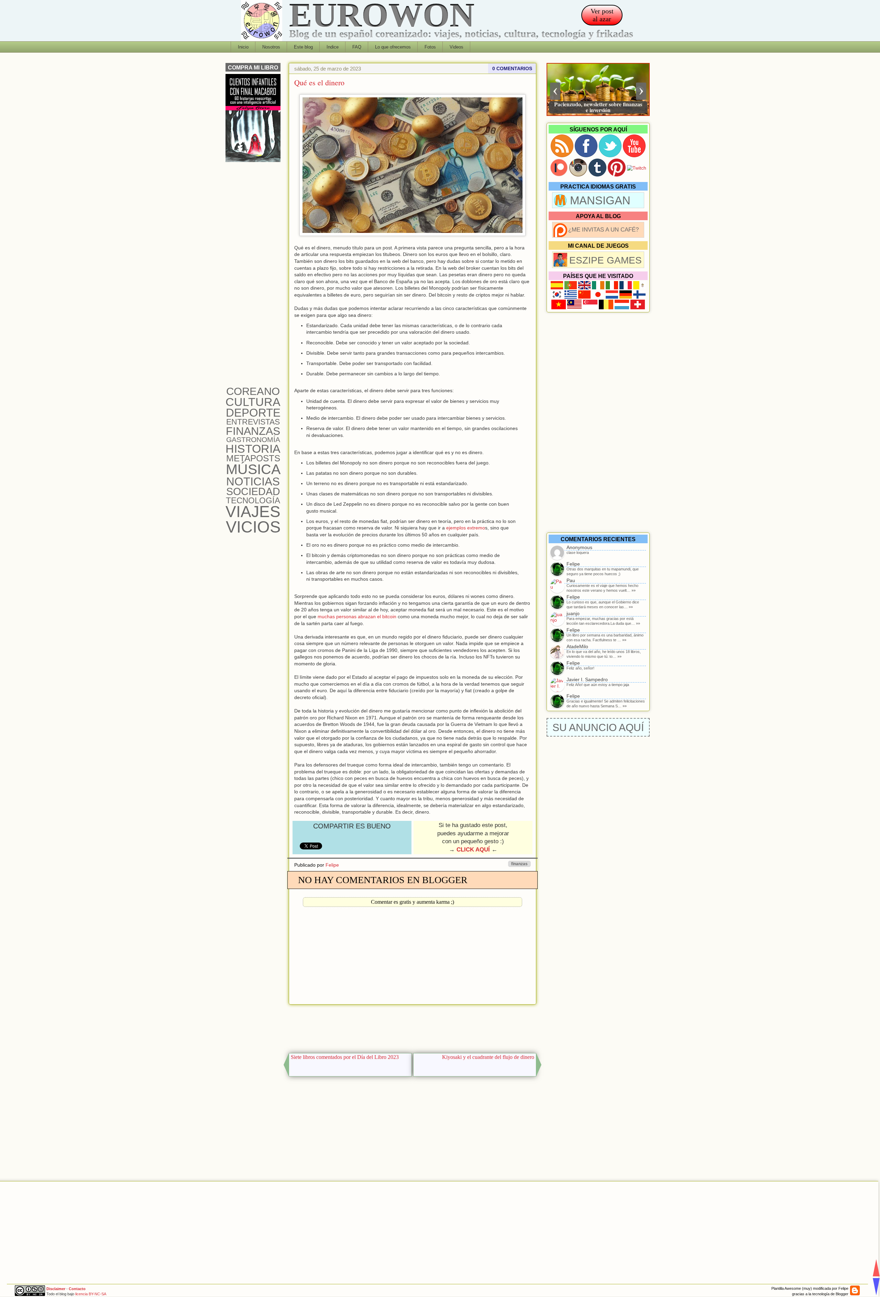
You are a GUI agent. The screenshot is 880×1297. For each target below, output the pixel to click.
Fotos (430, 47)
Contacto (77, 1289)
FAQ (356, 47)
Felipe (332, 865)
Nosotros (271, 47)
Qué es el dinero (319, 82)
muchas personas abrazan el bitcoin (357, 616)
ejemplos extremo (465, 527)
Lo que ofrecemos (393, 47)
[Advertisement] (412, 1026)
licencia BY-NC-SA (90, 1294)
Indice (333, 47)
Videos (456, 47)
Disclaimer (55, 1289)
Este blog (303, 47)
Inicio (243, 47)
